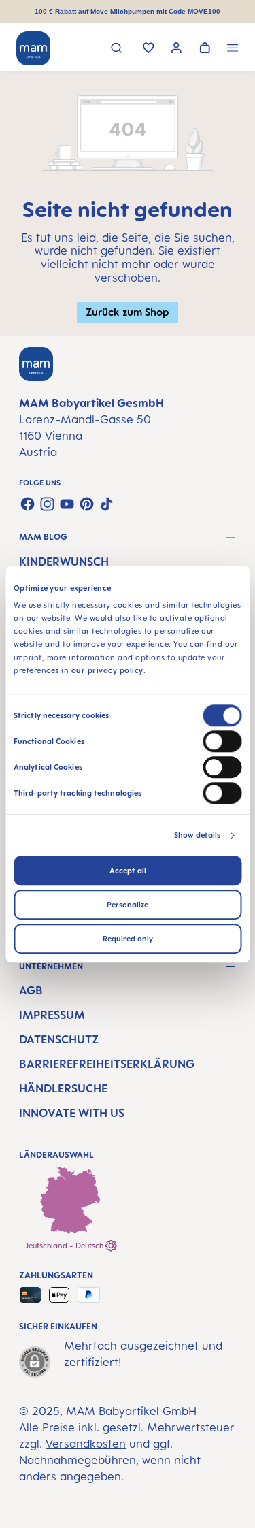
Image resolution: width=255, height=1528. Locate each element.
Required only (128, 938)
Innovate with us (71, 1113)
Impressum (52, 1015)
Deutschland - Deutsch (64, 1245)
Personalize (127, 904)
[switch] (222, 741)
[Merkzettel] (148, 49)
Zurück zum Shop (127, 312)
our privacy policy (107, 670)
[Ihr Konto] (176, 49)
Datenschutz (59, 1039)
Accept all (127, 870)
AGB (31, 990)
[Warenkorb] (205, 49)
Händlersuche (63, 1088)
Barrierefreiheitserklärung (106, 1064)
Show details (197, 835)
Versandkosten (86, 1443)
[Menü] (233, 49)
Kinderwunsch (64, 561)
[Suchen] (116, 49)
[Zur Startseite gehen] (33, 48)
